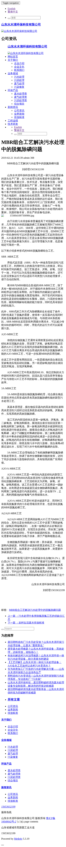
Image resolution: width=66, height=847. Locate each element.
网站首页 (13, 56)
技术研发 (13, 124)
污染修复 (19, 87)
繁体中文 (13, 11)
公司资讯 (19, 110)
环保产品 (13, 90)
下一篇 (26, 622)
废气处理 (19, 83)
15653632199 (8, 806)
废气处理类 (20, 97)
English (11, 8)
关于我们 (13, 60)
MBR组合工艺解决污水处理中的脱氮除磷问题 (35, 610)
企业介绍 (19, 63)
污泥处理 (19, 80)
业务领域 (13, 73)
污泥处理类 (20, 100)
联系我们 (19, 70)
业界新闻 (19, 113)
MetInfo (18, 838)
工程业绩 (13, 120)
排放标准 (19, 117)
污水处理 (19, 76)
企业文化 (19, 66)
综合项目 (19, 103)
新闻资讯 (13, 107)
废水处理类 (20, 93)
